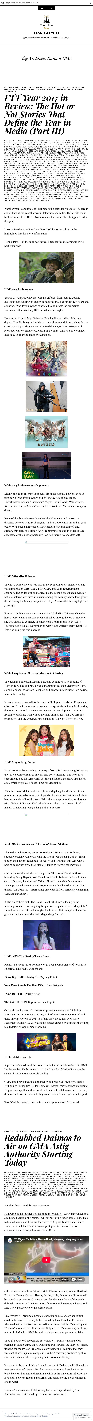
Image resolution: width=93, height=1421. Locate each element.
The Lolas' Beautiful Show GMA (36, 190)
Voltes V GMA (11, 196)
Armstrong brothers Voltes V (72, 1172)
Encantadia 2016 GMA (51, 157)
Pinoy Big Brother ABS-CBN (73, 182)
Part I (31, 229)
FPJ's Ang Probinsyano (32, 159)
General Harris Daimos (59, 1181)
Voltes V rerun (46, 1195)
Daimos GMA (62, 1176)
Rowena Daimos (29, 1191)
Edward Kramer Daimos (62, 1179)
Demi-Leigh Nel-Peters (35, 155)
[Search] (50, 8)
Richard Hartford (59, 1189)
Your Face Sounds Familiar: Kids (56, 198)
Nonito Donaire (12, 182)
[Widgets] (42, 8)
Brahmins (77, 1174)
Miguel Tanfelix (67, 1185)
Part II (44, 229)
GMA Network (33, 161)
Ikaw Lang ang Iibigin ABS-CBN (31, 165)
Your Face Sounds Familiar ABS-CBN (21, 198)
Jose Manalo (38, 167)
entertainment (52, 87)
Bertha (25, 1174)
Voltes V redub (26, 196)
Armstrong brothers (45, 1172)
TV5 (69, 194)
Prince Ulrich (49, 1187)
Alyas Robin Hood (66, 145)
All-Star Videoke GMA (38, 145)
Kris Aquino (24, 169)
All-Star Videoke (18, 145)
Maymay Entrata (12, 180)
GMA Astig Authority (15, 161)
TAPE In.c (63, 188)
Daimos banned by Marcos (42, 1176)
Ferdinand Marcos (22, 1181)
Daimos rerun (26, 1179)
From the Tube (46, 33)
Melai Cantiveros (30, 180)
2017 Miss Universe (65, 141)
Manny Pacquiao (23, 176)
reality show (38, 89)
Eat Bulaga (52, 155)
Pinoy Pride (72, 184)
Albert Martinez (42, 143)
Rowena (17, 1191)
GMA (85, 159)
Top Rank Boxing (32, 194)
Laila (42, 1185)
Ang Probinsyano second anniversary (51, 149)
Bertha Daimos (37, 1174)
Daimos (72, 153)
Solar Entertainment (29, 186)
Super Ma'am (34, 188)
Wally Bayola (54, 196)
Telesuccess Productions (70, 1191)
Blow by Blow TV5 (58, 153)
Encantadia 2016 (31, 157)
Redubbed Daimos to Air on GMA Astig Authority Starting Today (42, 1150)
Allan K (53, 145)
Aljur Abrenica (58, 143)
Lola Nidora (58, 172)
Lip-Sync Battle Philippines (44, 169)
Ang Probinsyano (52, 147)
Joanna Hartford (39, 1183)
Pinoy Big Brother (50, 182)
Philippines (24, 89)
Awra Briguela (52, 151)
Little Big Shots (18, 172)
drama (39, 87)
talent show (63, 89)
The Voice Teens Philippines (55, 192)
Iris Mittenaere (54, 165)
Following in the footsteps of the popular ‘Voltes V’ (33, 1213)
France (78, 159)
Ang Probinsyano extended (17, 149)
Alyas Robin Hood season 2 (29, 147)
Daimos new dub (77, 1176)
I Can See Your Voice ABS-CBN (30, 163)
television (10, 91)
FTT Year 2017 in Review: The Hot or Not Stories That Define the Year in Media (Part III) (39, 114)
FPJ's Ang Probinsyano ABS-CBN (59, 159)
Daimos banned (20, 1176)
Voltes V (76, 194)
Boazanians (65, 1174)
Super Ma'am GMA (49, 188)
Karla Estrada (52, 167)
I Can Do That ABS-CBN (67, 161)
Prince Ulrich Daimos (67, 1187)
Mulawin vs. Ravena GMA (73, 180)
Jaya (65, 165)
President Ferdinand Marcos (27, 1187)
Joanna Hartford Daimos (62, 1183)
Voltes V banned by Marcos (56, 1193)
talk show (77, 89)
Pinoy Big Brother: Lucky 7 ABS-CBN (49, 184)
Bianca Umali (52, 1174)
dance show (27, 87)
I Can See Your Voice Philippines (61, 163)
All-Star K (72, 143)
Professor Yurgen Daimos (36, 1189)
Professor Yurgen (13, 1189)
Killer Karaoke (68, 167)
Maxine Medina (75, 178)
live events (10, 89)
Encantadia (16, 157)
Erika (77, 1179)
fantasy (66, 87)
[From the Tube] (46, 22)
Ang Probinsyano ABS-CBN (74, 147)
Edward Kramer (41, 1179)
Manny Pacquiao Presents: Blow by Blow (52, 176)
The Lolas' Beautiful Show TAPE (68, 190)
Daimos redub (16, 155)
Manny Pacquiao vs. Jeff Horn (52, 178)
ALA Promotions (25, 143)
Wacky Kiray (40, 196)
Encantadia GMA (71, 157)
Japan (33, 1131)
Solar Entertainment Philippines (57, 186)
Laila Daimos (52, 1185)
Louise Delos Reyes (23, 174)
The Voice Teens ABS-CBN (29, 192)
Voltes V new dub (13, 1195)
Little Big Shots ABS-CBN (39, 172)
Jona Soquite (24, 167)
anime (16, 87)
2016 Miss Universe (45, 141)
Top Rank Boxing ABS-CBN (54, 194)
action (8, 87)
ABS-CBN (79, 141)
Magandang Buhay (43, 174)
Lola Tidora (71, 172)
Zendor (58, 1195)
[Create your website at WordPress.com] (46, 2)
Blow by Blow (19, 153)
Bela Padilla (67, 151)
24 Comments (42, 200)
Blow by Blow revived (38, 153)
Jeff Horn (73, 165)
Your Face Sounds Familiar (75, 196)
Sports (50, 89)
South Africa (20, 188)
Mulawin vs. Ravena (49, 180)
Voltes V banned (33, 1193)
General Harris (39, 1181)
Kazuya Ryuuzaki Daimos (26, 1185)
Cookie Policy (44, 1416)
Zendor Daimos (70, 1195)
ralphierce (29, 141)
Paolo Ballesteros (30, 182)
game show (78, 87)
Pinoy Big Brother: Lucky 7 (17, 184)
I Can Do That (48, 161)
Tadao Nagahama (47, 1191)
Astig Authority (36, 151)
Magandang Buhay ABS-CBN (66, 174)
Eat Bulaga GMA (67, 155)
